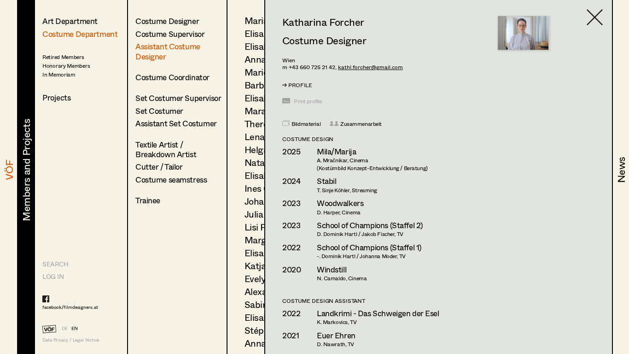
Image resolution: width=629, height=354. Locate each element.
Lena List (263, 137)
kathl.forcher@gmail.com (370, 67)
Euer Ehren (336, 335)
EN (74, 328)
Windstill (331, 269)
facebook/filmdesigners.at (70, 307)
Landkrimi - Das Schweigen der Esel (378, 313)
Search (55, 264)
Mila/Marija (336, 151)
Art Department (70, 21)
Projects (56, 97)
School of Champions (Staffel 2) (370, 225)
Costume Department (79, 34)
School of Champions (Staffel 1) (369, 247)
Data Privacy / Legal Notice (70, 340)
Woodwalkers (340, 203)
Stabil (326, 181)
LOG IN (53, 276)
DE (65, 328)
